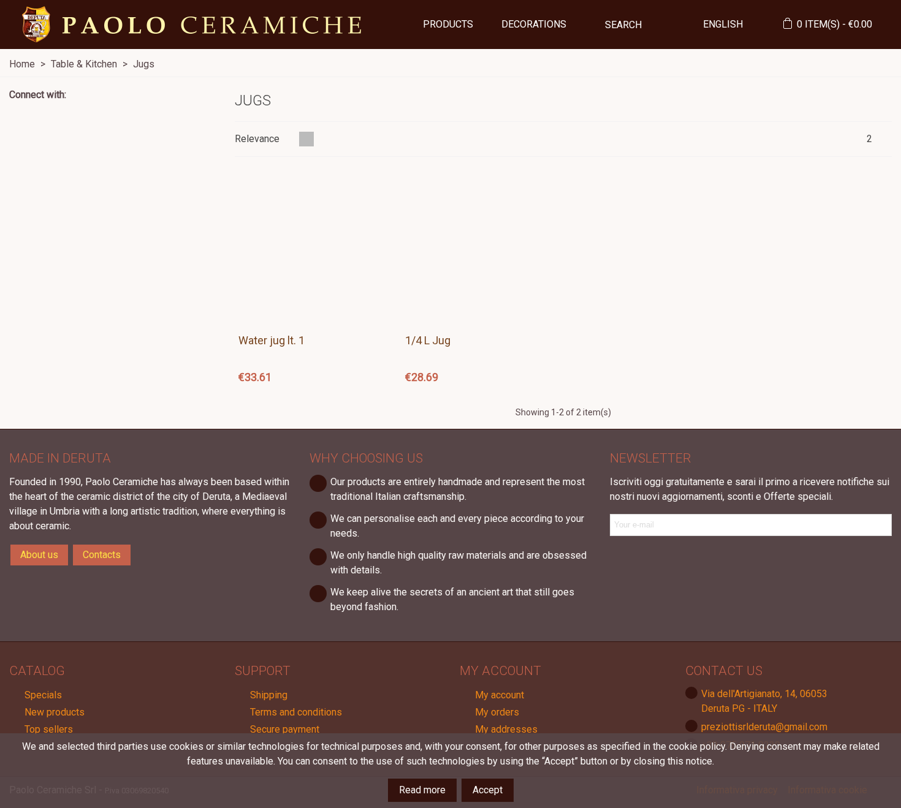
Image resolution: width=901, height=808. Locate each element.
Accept (488, 790)
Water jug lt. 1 (271, 340)
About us (39, 555)
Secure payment (284, 729)
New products (55, 712)
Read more (422, 790)
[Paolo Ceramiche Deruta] (191, 24)
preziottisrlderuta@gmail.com (764, 727)
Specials (43, 695)
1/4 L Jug (427, 340)
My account (499, 695)
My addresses (506, 729)
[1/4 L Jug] (479, 247)
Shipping (268, 695)
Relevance (258, 139)
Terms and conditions (296, 712)
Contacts (102, 555)
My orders (497, 712)
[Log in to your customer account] (768, 25)
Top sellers (49, 729)
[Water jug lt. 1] (313, 247)
